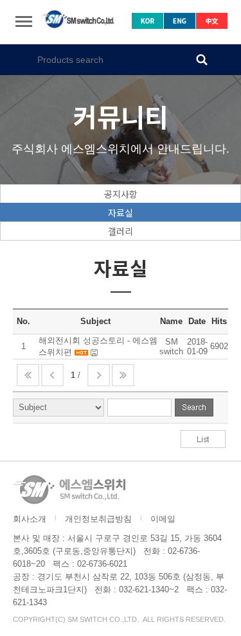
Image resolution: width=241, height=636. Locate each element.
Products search (201, 59)
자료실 (120, 212)
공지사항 (121, 193)
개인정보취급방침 (98, 519)
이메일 (162, 519)
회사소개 (29, 519)
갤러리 (120, 231)
